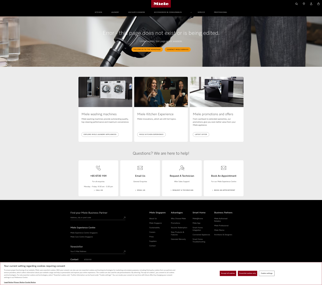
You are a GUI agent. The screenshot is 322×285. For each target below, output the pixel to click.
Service (201, 12)
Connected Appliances (201, 235)
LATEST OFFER (201, 134)
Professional (220, 12)
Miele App (196, 223)
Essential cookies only (247, 273)
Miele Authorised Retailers (220, 220)
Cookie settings (267, 273)
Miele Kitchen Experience (151, 134)
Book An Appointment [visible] (224, 190)
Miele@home (198, 219)
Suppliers (153, 241)
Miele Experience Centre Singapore (83, 233)
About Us (153, 219)
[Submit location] (124, 218)
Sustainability (154, 228)
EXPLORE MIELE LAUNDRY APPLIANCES (100, 134)
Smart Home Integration (198, 229)
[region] (161, 273)
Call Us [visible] (99, 190)
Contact (152, 246)
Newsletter (76, 246)
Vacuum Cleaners (136, 12)
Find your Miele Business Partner (88, 213)
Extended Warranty (178, 239)
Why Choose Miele (178, 219)
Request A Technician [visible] (183, 190)
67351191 (88, 260)
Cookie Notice (30, 282)
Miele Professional (221, 226)
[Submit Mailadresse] (124, 252)
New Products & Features (177, 233)
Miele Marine (219, 230)
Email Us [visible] (141, 190)
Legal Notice (8, 282)
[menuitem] (100, 12)
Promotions (175, 223)
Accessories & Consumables (168, 12)
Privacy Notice (19, 282)
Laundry (115, 12)
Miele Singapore (155, 223)
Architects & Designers (223, 235)
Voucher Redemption (179, 228)
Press (151, 237)
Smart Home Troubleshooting (199, 240)
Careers (152, 232)
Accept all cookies (228, 273)
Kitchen (98, 12)
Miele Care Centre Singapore (81, 237)
